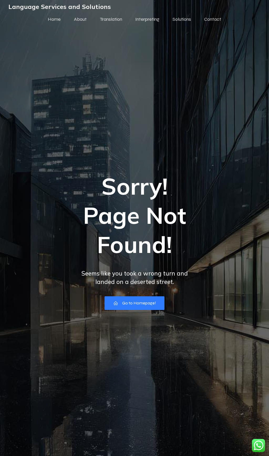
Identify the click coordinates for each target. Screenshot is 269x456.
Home (54, 19)
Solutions (182, 19)
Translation (111, 19)
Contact (212, 19)
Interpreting (147, 19)
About (80, 19)
